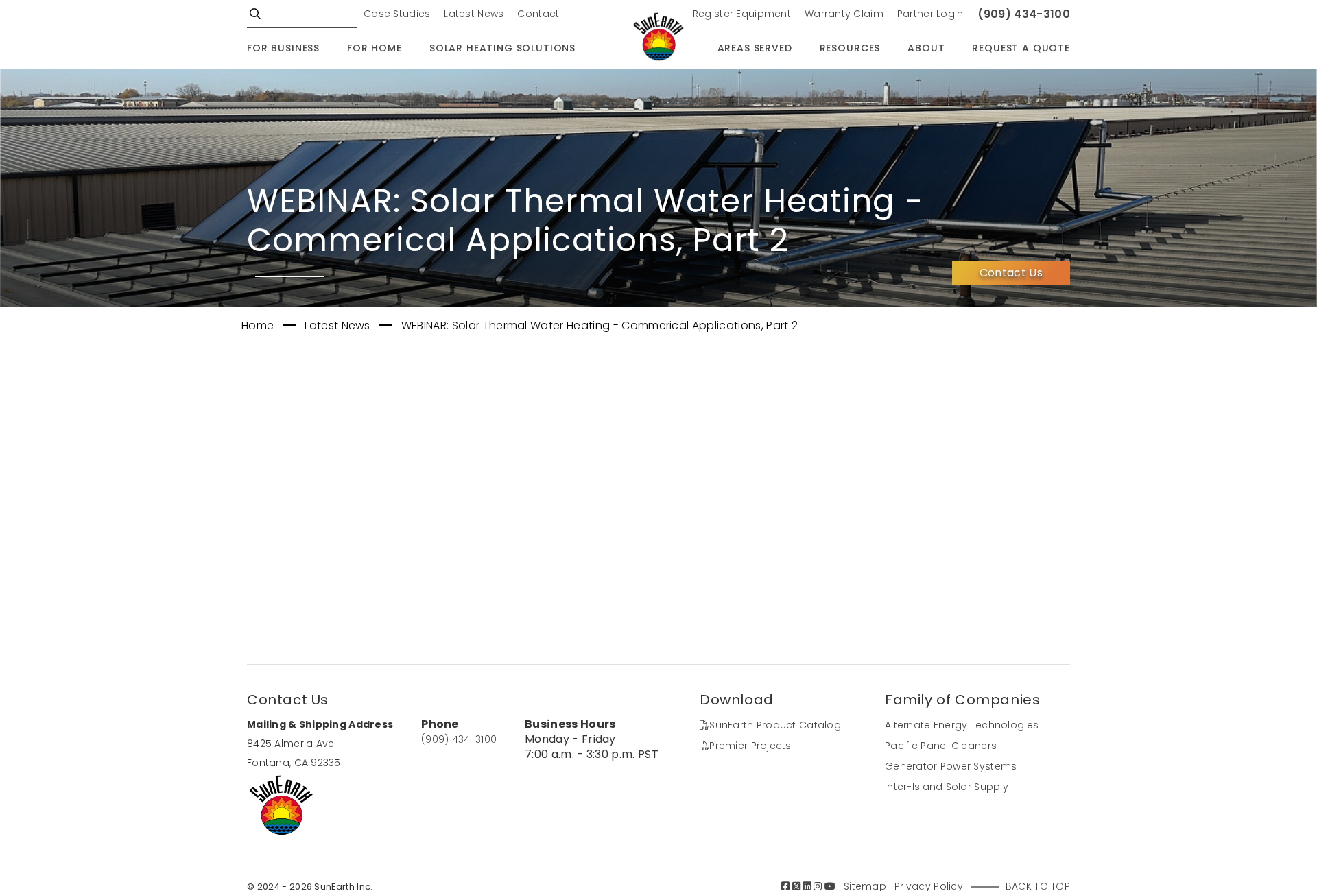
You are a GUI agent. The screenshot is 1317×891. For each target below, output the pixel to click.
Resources (850, 48)
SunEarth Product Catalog (775, 725)
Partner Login (930, 14)
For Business (283, 48)
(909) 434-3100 (1023, 14)
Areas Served (754, 48)
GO (255, 13)
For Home (374, 48)
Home (259, 325)
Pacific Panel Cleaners (941, 745)
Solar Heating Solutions (502, 48)
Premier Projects (750, 745)
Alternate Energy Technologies (962, 725)
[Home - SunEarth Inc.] (658, 37)
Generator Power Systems (951, 766)
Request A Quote (1021, 48)
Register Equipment (742, 14)
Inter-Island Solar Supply (946, 787)
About (926, 48)
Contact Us (1011, 273)
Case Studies (397, 14)
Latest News (473, 14)
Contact (538, 14)
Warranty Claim (844, 14)
